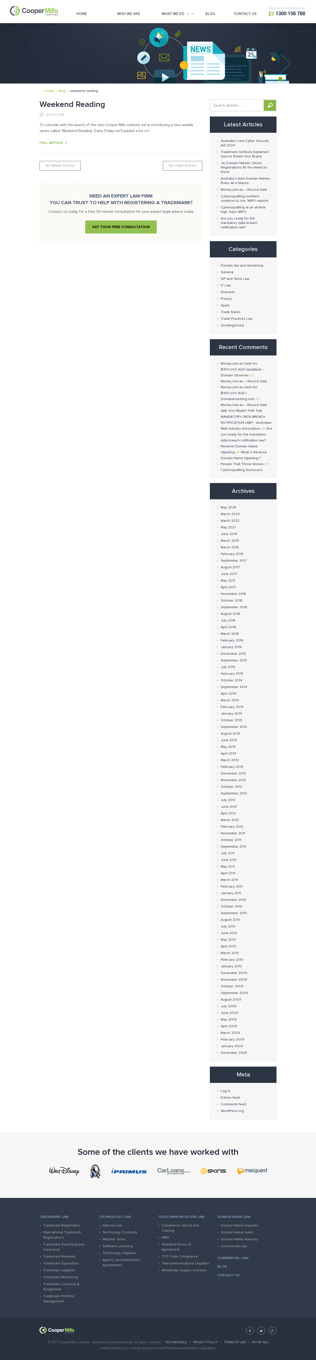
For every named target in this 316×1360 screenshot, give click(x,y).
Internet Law (112, 1225)
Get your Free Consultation (121, 227)
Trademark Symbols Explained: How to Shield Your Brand (245, 154)
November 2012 (233, 780)
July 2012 (228, 800)
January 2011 (231, 893)
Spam (225, 305)
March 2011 (229, 880)
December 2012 (233, 773)
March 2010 (230, 953)
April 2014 (228, 693)
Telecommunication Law (181, 1217)
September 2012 (234, 793)
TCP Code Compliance (180, 1256)
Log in (225, 1091)
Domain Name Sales (237, 1232)
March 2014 (230, 700)
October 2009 (232, 986)
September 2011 (233, 846)
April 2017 (228, 587)
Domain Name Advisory (239, 1239)
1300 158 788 (290, 13)
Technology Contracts (119, 1232)
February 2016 (232, 640)
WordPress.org (232, 1111)
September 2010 (234, 913)
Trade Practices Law (237, 318)
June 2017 (229, 574)
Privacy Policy (205, 1342)
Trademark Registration (61, 1225)
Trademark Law (54, 1217)
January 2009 (232, 1046)
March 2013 (230, 760)
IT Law (226, 285)
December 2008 (234, 1053)
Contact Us (245, 14)
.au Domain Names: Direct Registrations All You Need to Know (244, 167)
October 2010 (231, 906)
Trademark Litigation (59, 1270)
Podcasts (228, 292)
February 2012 (232, 826)
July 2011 (228, 853)
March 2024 (230, 514)
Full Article (51, 143)
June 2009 (229, 1013)
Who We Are (128, 14)
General (227, 272)
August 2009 (231, 999)
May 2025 (228, 507)
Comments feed (233, 1104)
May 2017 (228, 580)
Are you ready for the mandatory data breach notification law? (239, 223)
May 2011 (228, 866)
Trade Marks (230, 312)
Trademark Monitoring (60, 1277)
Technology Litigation (119, 1253)
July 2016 (228, 620)
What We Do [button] (173, 14)
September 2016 (234, 607)
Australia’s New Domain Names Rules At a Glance (245, 181)
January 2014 (231, 713)
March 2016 (230, 634)
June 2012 (229, 806)
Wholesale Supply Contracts (184, 1270)
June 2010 (229, 933)
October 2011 (231, 840)
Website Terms (114, 1239)
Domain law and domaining (242, 265)
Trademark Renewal (59, 1256)
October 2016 (231, 600)
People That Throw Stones (242, 464)
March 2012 (230, 820)
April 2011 (228, 873)
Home (81, 14)
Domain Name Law (234, 1217)
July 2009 (229, 1006)
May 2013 (228, 747)
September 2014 (234, 687)
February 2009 (232, 1039)
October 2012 (231, 787)
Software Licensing (117, 1246)
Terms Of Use (235, 1342)
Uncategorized (232, 325)
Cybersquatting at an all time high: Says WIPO (243, 210)
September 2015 (234, 660)
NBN (165, 1237)
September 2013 (234, 727)
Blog (210, 14)
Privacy (226, 299)
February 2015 (232, 673)
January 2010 (231, 966)
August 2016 (230, 614)
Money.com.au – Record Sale (244, 189)
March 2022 (230, 520)
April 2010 (228, 946)
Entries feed (230, 1097)
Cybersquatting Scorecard (241, 470)
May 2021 (228, 527)
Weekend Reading (72, 104)
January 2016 (231, 647)
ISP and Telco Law (235, 279)
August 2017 (230, 567)
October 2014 (231, 680)
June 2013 (229, 740)
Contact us (228, 1275)
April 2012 (228, 813)
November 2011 (233, 833)
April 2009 (229, 1026)
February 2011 (231, 886)
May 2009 (229, 1019)
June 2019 (229, 534)
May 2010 (228, 939)
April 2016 (228, 627)
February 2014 (232, 707)
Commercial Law (234, 1246)
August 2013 (230, 733)
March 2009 (230, 1033)
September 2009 (234, 993)
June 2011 (228, 860)
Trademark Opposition (61, 1263)
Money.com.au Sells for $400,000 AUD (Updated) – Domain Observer (242, 369)
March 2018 (230, 547)
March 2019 (230, 540)
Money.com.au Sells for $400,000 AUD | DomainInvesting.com (239, 393)
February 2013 (232, 767)
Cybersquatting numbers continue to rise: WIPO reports (244, 198)
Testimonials (176, 1342)
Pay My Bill (260, 1342)
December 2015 (233, 653)
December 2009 (234, 973)
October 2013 (231, 720)
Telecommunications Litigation (185, 1263)
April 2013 (228, 753)
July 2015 (228, 667)
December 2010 (233, 900)
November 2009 (234, 979)
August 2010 (230, 920)
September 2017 (234, 560)
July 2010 (228, 926)
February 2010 (232, 959)
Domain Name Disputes (239, 1225)
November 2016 (233, 594)
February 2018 (232, 554)
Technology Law (115, 1217)
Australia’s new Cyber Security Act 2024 (245, 143)
